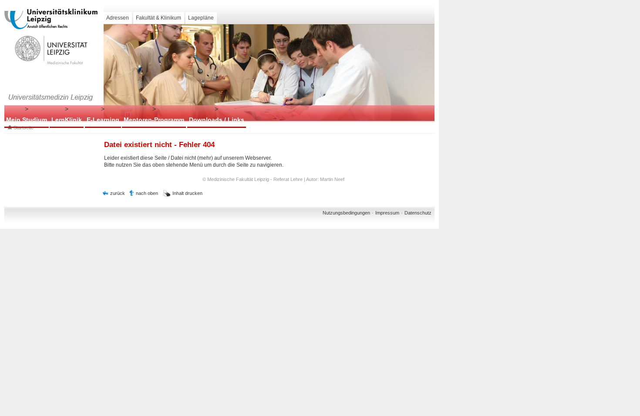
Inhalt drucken (187, 193)
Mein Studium (26, 119)
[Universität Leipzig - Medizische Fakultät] (51, 50)
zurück (117, 193)
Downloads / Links (216, 119)
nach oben (147, 193)
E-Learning (103, 119)
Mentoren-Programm (154, 119)
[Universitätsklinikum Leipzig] (51, 19)
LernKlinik (66, 119)
